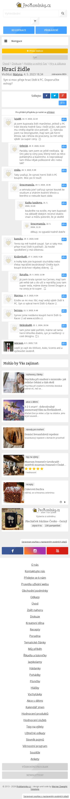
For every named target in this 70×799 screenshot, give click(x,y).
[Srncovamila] (14, 187)
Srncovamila (27, 184)
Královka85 (20, 256)
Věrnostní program (35, 746)
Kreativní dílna (35, 623)
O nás (35, 565)
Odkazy (35, 597)
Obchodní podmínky (35, 590)
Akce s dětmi (35, 701)
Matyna (17, 74)
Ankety (35, 759)
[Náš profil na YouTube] (57, 550)
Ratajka (24, 274)
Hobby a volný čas (35, 63)
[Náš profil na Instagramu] (35, 550)
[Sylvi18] (14, 148)
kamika (18, 238)
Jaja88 (17, 118)
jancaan (18, 343)
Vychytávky (35, 694)
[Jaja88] (8, 122)
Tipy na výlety (34, 726)
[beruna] (8, 314)
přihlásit (51, 112)
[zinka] (8, 173)
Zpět (35, 57)
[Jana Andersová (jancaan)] (8, 346)
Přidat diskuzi (36, 50)
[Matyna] (8, 299)
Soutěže (35, 752)
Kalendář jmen (35, 707)
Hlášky (35, 688)
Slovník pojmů (35, 739)
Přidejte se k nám (35, 578)
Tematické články (35, 642)
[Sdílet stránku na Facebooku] (46, 95)
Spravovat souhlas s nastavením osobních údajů (46, 796)
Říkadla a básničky (35, 655)
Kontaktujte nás (35, 571)
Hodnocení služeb (34, 720)
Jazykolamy (35, 662)
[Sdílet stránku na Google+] (63, 95)
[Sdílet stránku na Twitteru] (54, 95)
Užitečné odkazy (35, 733)
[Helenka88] (14, 328)
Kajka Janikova (33, 202)
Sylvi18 (24, 145)
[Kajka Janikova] (21, 205)
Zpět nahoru (35, 610)
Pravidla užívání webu (35, 584)
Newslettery (35, 775)
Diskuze (17, 63)
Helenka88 (26, 325)
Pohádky (34, 675)
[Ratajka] (14, 277)
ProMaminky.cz (23, 786)
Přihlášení (51, 30)
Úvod (6, 63)
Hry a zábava (57, 63)
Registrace (19, 30)
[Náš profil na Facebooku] (12, 550)
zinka (17, 169)
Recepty (35, 629)
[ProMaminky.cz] (35, 5)
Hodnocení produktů (35, 714)
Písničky (35, 681)
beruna (18, 310)
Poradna (34, 636)
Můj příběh (35, 649)
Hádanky (35, 668)
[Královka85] (8, 260)
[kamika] (8, 242)
